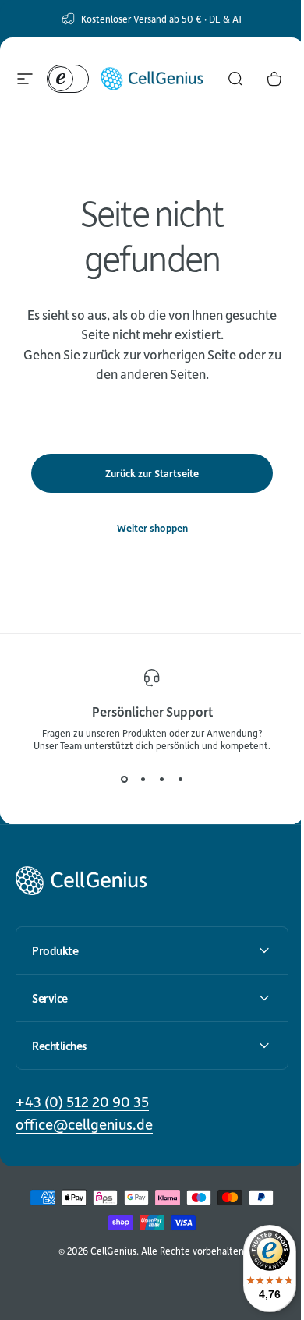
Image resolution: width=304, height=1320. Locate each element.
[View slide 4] (180, 779)
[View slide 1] (124, 779)
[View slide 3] (161, 779)
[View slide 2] (142, 779)
